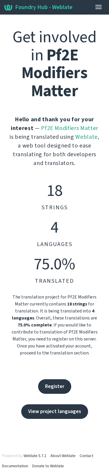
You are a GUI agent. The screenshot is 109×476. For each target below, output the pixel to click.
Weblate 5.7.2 (35, 456)
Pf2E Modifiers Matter (69, 128)
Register (54, 386)
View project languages (54, 411)
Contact (86, 456)
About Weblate (63, 456)
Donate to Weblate (48, 466)
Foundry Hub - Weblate (43, 7)
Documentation (15, 466)
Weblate (86, 137)
